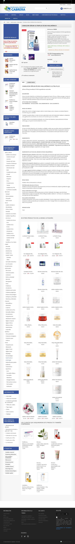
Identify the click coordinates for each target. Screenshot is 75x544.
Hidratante (8, 460)
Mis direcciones (42, 518)
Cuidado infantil (9, 466)
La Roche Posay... (42, 236)
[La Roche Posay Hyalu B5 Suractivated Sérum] (28, 228)
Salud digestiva (9, 468)
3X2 (6, 51)
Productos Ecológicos (11, 336)
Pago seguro (9, 407)
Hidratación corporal (10, 318)
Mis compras (41, 513)
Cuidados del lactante (11, 433)
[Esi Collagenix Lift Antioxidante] (57, 246)
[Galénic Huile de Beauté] (28, 409)
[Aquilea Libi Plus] (7, 66)
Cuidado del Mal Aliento (10, 239)
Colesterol (8, 275)
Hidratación (8, 347)
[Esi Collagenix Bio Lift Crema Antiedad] (43, 246)
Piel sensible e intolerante (8, 457)
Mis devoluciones (42, 515)
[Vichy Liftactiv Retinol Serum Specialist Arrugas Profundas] (28, 317)
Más (23, 82)
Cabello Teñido (9, 255)
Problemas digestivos (11, 292)
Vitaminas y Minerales (11, 299)
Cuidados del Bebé (10, 165)
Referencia (50, 29)
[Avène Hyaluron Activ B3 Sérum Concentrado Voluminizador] (43, 299)
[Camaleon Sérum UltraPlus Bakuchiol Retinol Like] (28, 264)
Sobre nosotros (10, 411)
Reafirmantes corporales (9, 328)
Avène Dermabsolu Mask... (28, 380)
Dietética (63, 15)
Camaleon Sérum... (28, 271)
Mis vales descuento (43, 517)
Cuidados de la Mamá (11, 154)
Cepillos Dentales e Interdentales (10, 206)
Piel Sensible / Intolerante (9, 385)
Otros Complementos (10, 182)
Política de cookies (10, 404)
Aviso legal (8, 396)
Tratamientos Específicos (9, 368)
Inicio (4, 515)
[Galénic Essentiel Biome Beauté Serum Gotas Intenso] (57, 409)
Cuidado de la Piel (10, 187)
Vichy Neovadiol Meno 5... (57, 343)
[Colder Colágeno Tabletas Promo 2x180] (7, 107)
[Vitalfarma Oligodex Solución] (43, 477)
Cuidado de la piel (10, 157)
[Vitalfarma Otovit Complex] (7, 101)
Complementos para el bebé (11, 173)
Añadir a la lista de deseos (56, 69)
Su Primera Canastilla (11, 189)
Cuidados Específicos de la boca (11, 217)
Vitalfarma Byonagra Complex (12, 85)
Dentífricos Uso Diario (11, 242)
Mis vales (41, 522)
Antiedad (7, 464)
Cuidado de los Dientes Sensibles (10, 234)
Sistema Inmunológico (11, 294)
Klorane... (39, 442)
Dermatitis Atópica (10, 312)
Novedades (8, 55)
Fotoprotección (9, 316)
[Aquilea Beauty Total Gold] (7, 71)
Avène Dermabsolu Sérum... (43, 380)
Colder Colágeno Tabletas (11, 107)
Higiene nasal (9, 351)
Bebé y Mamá (35, 15)
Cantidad (49, 59)
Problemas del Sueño (11, 290)
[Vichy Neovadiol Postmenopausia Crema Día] (43, 354)
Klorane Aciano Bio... (43, 271)
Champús (8, 257)
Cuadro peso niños (10, 438)
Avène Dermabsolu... (57, 362)
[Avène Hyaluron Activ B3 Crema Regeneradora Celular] (57, 299)
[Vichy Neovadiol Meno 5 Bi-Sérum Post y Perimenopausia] (57, 335)
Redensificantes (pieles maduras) (11, 363)
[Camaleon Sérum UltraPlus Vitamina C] (28, 477)
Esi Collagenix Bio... (28, 253)
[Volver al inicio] (4, 22)
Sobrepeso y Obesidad (11, 296)
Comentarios (31, 82)
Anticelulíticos (9, 303)
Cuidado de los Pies (10, 310)
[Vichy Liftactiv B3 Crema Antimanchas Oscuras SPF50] (43, 317)
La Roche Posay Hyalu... (28, 236)
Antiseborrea (9, 251)
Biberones (8, 176)
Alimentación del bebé (10, 169)
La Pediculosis (9, 442)
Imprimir (25, 62)
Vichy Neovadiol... (57, 325)
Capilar (21, 15)
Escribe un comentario (28, 75)
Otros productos (10, 334)
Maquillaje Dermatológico (9, 354)
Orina (7, 283)
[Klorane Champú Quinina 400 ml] (43, 455)
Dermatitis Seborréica (11, 261)
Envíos (7, 409)
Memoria (8, 279)
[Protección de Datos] (66, 541)
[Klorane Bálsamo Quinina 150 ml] (57, 455)
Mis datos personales (43, 520)
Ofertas (15, 18)
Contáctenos (6, 513)
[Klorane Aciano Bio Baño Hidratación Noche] (43, 264)
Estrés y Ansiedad (10, 277)
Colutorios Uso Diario (11, 213)
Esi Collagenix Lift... (57, 253)
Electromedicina (9, 196)
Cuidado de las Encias (9, 225)
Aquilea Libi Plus (13, 64)
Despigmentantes (10, 379)
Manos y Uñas (9, 325)
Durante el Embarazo (11, 163)
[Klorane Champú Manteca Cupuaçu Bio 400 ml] (43, 434)
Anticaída (8, 246)
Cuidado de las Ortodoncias (9, 230)
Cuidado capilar (9, 473)
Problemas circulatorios (8, 287)
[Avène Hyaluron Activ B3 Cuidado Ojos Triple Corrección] (28, 299)
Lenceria (8, 159)
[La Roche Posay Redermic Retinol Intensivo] (57, 228)
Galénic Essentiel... (42, 416)
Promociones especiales (9, 131)
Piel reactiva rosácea (11, 382)
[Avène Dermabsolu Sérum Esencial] (43, 372)
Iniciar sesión (62, 4)
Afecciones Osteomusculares (10, 271)
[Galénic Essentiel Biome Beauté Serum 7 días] (43, 409)
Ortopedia (8, 198)
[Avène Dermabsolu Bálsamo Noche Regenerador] (57, 372)
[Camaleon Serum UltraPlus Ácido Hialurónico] (24, 57)
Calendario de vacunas (11, 435)
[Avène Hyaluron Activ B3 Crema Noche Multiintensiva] (57, 281)
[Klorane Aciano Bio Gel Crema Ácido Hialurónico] (57, 264)
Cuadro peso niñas (10, 440)
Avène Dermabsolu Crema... (57, 398)
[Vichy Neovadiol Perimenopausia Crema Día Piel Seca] (28, 335)
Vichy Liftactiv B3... (42, 325)
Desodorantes (9, 314)
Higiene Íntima (9, 323)
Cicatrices (8, 307)
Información (9, 392)
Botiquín (8, 194)
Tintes (7, 259)
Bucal (27, 15)
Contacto (69, 4)
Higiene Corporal (10, 320)
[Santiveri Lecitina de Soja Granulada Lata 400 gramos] (7, 92)
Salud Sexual (9, 200)
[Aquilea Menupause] (7, 60)
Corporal (13, 15)
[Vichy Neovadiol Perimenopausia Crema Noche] (57, 317)
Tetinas (8, 185)
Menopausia (9, 281)
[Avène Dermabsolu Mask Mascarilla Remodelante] (28, 372)
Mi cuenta (42, 511)
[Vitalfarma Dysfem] (28, 434)
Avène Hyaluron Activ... (57, 289)
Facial (6, 15)
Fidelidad (8, 414)
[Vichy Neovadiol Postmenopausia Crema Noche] (28, 354)
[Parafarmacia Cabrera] (14, 8)
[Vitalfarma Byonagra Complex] (7, 85)
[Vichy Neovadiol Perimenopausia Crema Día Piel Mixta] (43, 335)
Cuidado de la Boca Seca (11, 221)
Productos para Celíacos (9, 339)
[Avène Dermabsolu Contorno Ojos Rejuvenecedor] (57, 354)
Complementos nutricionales (49, 15)
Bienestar (7, 18)
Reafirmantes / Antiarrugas (9, 359)
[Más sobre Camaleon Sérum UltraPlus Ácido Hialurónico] (7, 124)
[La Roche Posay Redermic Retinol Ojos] (43, 228)
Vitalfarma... (25, 442)
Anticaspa (8, 248)
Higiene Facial (9, 349)
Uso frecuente (9, 264)
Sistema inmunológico (10, 471)
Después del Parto (10, 161)
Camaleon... (54, 442)
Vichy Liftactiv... (28, 325)
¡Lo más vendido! (10, 80)
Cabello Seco (9, 253)
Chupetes (8, 178)
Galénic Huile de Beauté (28, 416)
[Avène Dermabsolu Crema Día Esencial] (57, 389)
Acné (7, 371)
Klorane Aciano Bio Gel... (57, 271)
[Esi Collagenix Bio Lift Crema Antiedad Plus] (28, 246)
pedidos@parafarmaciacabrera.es (28, 524)
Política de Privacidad (11, 398)
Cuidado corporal (9, 452)
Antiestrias (8, 305)
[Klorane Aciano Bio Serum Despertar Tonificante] (43, 281)
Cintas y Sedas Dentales (9, 210)
